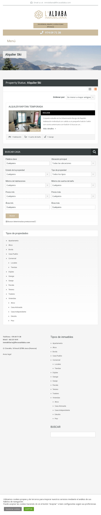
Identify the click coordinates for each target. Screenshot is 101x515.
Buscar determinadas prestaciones (21, 222)
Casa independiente (18, 312)
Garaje (11, 281)
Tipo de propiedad (58, 170)
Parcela (11, 285)
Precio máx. (56, 192)
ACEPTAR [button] (28, 509)
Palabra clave (11, 159)
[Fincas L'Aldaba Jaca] (50, 15)
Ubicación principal (59, 159)
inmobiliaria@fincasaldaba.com (57, 2)
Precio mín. (10, 192)
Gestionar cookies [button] (13, 509)
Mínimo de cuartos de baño (62, 181)
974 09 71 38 (53, 32)
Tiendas (14, 267)
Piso (12, 321)
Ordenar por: (59, 97)
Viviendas (12, 298)
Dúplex (11, 272)
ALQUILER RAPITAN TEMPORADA (26, 106)
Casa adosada (16, 307)
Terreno (11, 290)
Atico (13, 303)
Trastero (12, 294)
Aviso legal (7, 354)
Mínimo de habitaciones (15, 181)
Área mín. (10, 203)
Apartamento (14, 241)
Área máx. (55, 203)
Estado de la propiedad (15, 170)
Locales (14, 263)
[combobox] (80, 97)
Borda (11, 250)
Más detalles (48, 128)
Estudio (14, 316)
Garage (11, 276)
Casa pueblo (13, 254)
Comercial (12, 258)
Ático (11, 245)
